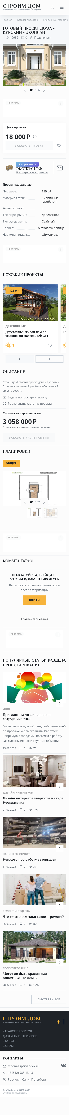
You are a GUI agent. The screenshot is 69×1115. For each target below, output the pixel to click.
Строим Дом (22, 7)
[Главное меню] (61, 7)
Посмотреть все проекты (32, 172)
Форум (8, 1046)
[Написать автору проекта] (59, 167)
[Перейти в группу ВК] (63, 1065)
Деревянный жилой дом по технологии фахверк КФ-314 (27, 334)
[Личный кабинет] (52, 7)
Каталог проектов (17, 1031)
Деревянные (16, 326)
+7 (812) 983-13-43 (20, 1073)
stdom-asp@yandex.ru (23, 1066)
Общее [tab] (11, 463)
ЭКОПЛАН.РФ (29, 169)
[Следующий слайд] (50, 359)
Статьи (8, 1041)
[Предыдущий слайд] (20, 359)
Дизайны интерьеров (20, 1036)
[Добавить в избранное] (58, 145)
